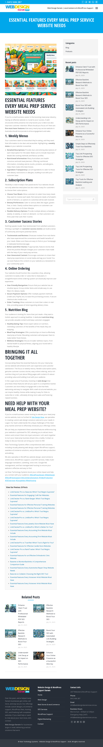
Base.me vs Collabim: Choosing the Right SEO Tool (29, 574)
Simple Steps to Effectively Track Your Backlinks (85, 145)
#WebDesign (50, 475)
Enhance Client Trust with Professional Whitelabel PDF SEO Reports (23, 613)
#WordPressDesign (37, 475)
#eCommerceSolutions (30, 478)
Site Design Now (38, 417)
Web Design (42, 700)
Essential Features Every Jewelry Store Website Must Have (32, 524)
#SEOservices (10, 480)
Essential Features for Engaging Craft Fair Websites (29, 495)
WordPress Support (45, 714)
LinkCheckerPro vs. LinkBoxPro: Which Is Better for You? (31, 527)
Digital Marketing (44, 719)
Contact (41, 724)
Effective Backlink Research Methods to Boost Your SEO (50, 612)
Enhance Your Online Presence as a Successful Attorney (51, 658)
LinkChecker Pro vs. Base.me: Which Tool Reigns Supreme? (32, 492)
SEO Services (42, 709)
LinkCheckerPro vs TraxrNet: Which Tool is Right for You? (32, 543)
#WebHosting (30, 480)
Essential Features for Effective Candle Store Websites (30, 546)
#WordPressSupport (13, 478)
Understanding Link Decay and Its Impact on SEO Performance (23, 658)
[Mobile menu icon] (96, 8)
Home (40, 695)
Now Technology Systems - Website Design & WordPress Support (43, 742)
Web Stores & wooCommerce (49, 704)
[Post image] (10, 608)
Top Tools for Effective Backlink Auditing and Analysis (84, 182)
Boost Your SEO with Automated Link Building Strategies (51, 636)
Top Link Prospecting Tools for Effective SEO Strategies (84, 156)
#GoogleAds (20, 480)
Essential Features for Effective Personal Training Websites (32, 505)
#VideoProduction (46, 478)
